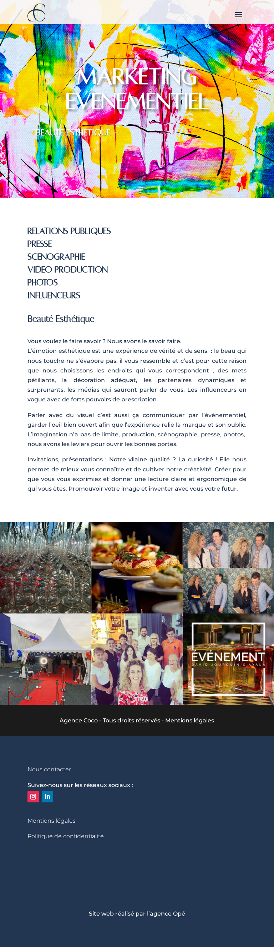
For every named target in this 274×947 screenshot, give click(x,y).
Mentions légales (51, 820)
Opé (179, 913)
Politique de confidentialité (65, 836)
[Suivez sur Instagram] (33, 796)
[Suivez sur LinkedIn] (47, 796)
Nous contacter (49, 769)
